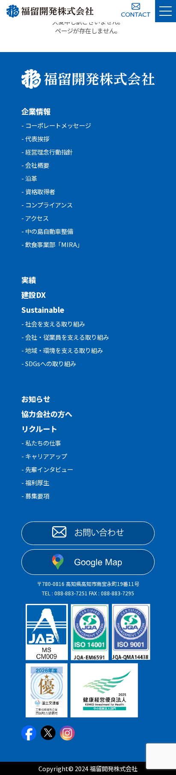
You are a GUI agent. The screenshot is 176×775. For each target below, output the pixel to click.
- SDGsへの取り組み (48, 363)
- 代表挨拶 (35, 138)
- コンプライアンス (47, 204)
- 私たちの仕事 (41, 442)
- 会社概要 (35, 164)
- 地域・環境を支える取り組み (62, 350)
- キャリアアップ (44, 456)
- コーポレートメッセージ (56, 125)
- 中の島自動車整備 (47, 231)
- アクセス (35, 217)
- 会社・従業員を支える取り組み (65, 336)
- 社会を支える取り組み (53, 323)
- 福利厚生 (35, 482)
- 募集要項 (35, 495)
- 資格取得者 (38, 191)
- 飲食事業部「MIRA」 (52, 244)
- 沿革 (29, 178)
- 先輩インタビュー (47, 469)
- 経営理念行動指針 (47, 151)
